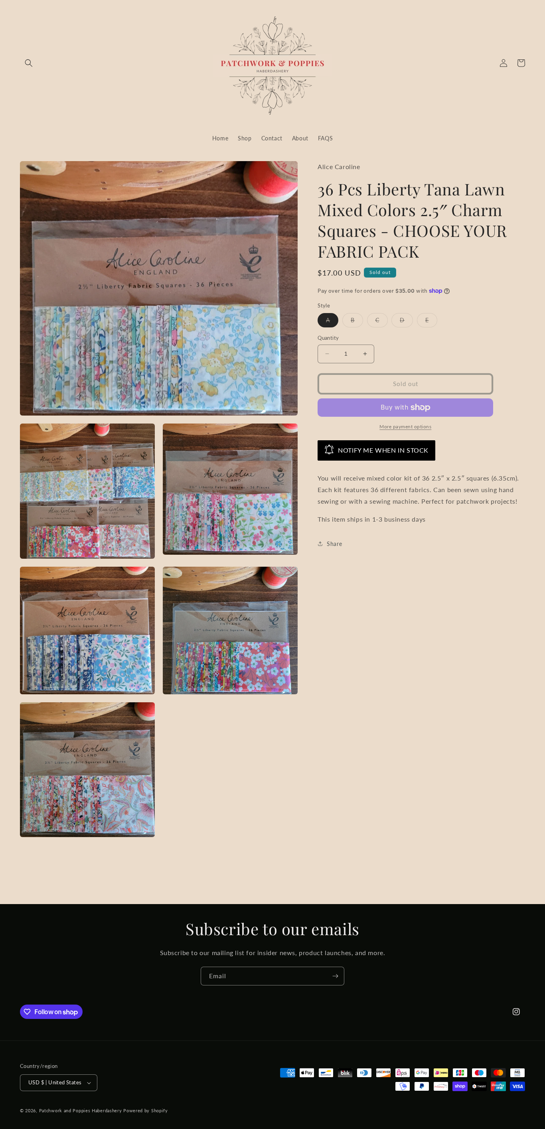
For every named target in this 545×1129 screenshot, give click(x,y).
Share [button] (334, 543)
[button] (29, 63)
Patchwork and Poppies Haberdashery (80, 1110)
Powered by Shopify (145, 1110)
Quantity (328, 338)
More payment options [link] (405, 427)
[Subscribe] (335, 976)
